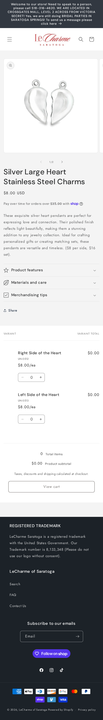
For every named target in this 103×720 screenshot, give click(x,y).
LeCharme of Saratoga (33, 710)
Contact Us (18, 605)
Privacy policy (87, 710)
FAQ (13, 594)
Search (15, 584)
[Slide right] (62, 162)
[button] (9, 39)
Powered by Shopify (61, 710)
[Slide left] (41, 162)
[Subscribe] (77, 636)
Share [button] (12, 310)
